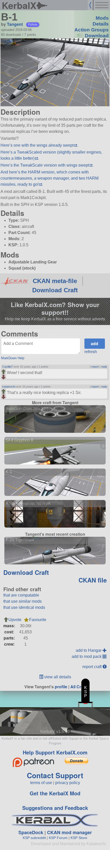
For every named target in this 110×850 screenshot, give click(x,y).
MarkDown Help (12, 358)
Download (97, 35)
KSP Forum (58, 838)
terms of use (41, 783)
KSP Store (79, 838)
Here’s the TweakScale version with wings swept (45, 165)
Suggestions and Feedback (55, 807)
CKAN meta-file (55, 280)
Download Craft (55, 290)
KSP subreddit (34, 838)
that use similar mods (22, 601)
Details (101, 24)
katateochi (8, 386)
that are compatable (21, 595)
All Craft (78, 687)
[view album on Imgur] (6, 41)
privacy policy (67, 783)
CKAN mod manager (69, 832)
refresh (90, 352)
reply (104, 366)
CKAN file (93, 580)
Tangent (15, 24)
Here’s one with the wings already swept (37, 145)
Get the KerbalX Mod (55, 793)
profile (61, 687)
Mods (102, 18)
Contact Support (55, 775)
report (95, 366)
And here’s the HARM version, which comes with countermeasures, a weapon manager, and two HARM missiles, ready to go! (49, 178)
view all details (57, 677)
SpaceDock (30, 832)
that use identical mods (24, 607)
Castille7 (7, 366)
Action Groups (91, 29)
